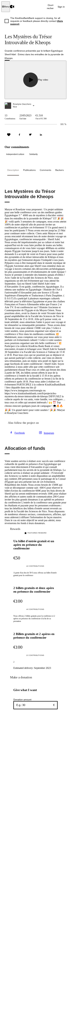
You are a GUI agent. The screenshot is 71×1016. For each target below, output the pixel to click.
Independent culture (15, 154)
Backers (59, 170)
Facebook (20, 432)
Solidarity (33, 154)
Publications (29, 170)
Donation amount (22, 699)
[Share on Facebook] (19, 135)
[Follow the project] (9, 135)
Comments (45, 170)
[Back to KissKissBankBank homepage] (12, 6)
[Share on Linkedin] (41, 135)
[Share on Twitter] (30, 135)
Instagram (49, 433)
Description (13, 170)
